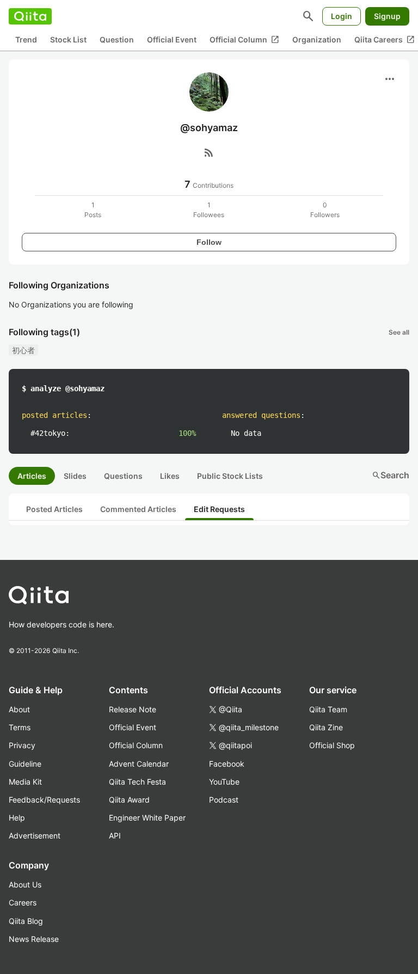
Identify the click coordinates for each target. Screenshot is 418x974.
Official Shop (332, 745)
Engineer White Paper (147, 817)
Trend (26, 39)
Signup (387, 16)
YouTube (224, 781)
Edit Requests (219, 509)
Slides (75, 475)
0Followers (325, 210)
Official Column (244, 39)
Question (117, 39)
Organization (316, 39)
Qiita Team (328, 709)
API (115, 835)
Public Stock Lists (230, 475)
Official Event (171, 39)
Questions (123, 475)
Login (341, 16)
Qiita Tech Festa (137, 781)
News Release (34, 939)
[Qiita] (30, 16)
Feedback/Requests (44, 799)
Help (17, 817)
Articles (31, 475)
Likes (170, 475)
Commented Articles (138, 509)
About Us (25, 884)
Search (390, 475)
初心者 (23, 350)
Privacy (22, 745)
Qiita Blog (26, 921)
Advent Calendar (139, 763)
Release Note (132, 709)
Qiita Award (129, 799)
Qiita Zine (326, 727)
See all (399, 332)
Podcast (223, 799)
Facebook (226, 763)
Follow (209, 242)
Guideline (25, 763)
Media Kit (25, 781)
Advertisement (34, 835)
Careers (22, 902)
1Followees (208, 210)
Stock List (68, 39)
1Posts (92, 210)
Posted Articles (54, 509)
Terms (19, 727)
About (19, 709)
